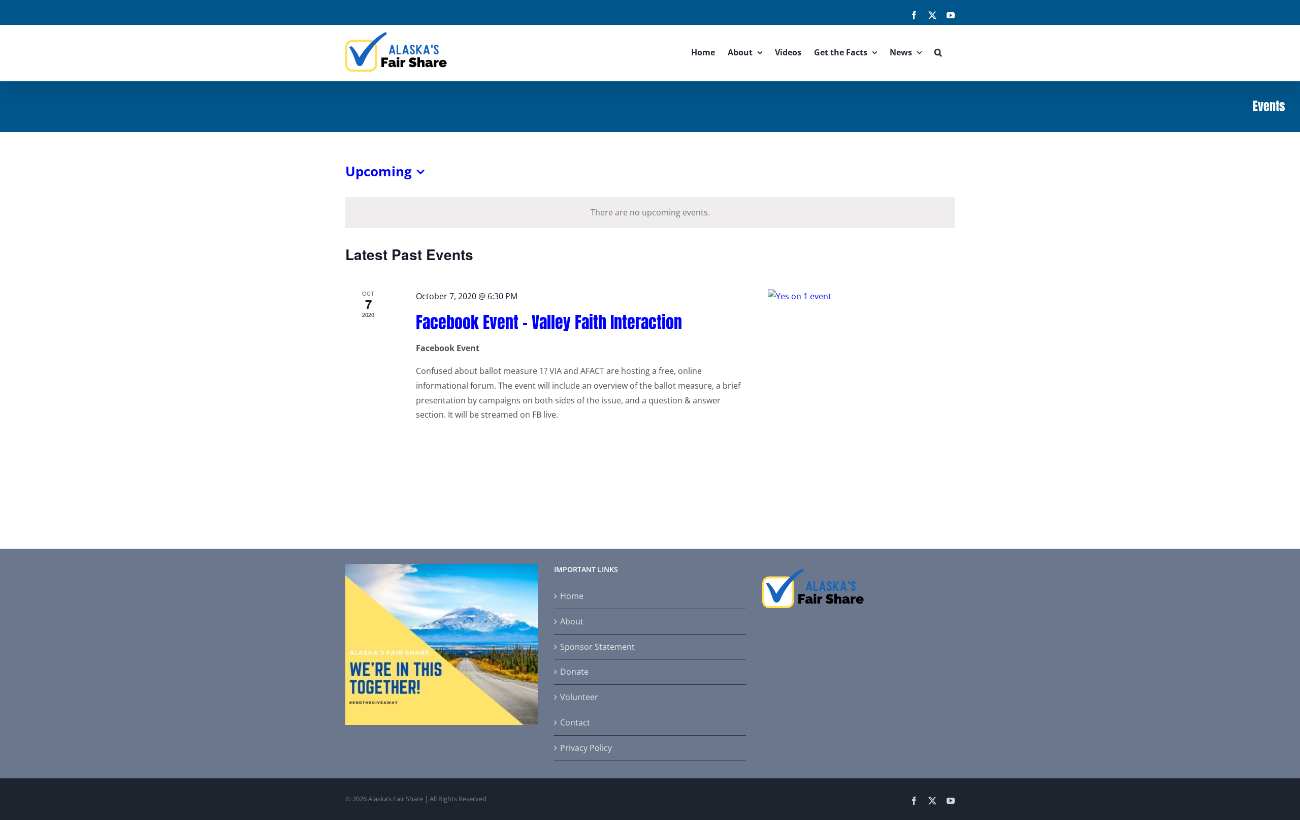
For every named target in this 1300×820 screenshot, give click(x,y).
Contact (575, 722)
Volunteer (579, 697)
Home (571, 596)
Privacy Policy (586, 747)
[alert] (650, 212)
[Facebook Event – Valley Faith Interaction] (861, 351)
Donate (574, 671)
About (571, 621)
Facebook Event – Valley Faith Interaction (549, 322)
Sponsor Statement (597, 646)
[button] (938, 52)
